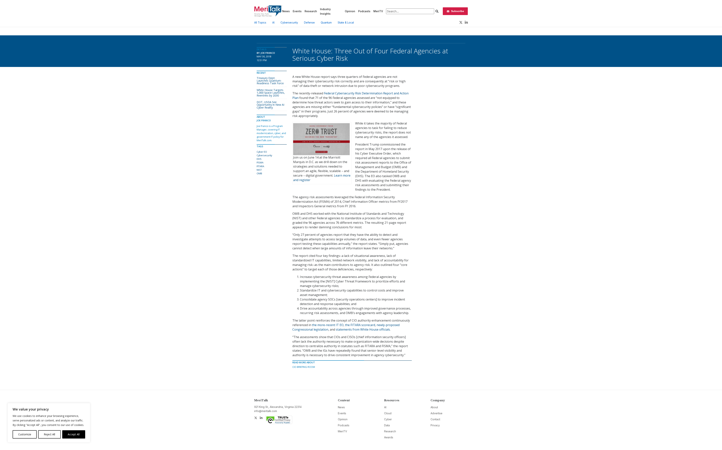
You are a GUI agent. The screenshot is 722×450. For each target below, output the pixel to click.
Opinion (350, 11)
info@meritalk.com (265, 411)
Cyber (388, 419)
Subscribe (457, 11)
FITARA (260, 166)
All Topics (260, 22)
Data (387, 425)
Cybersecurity (289, 22)
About (434, 407)
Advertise (436, 413)
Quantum (326, 22)
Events (297, 11)
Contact (435, 419)
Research (311, 11)
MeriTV (378, 11)
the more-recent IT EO (328, 325)
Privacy (435, 425)
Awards (388, 437)
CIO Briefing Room (303, 367)
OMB (259, 173)
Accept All (74, 434)
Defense (309, 22)
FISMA (260, 162)
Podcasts (364, 11)
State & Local (346, 22)
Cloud (387, 413)
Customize (24, 434)
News (286, 11)
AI (273, 22)
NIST (259, 170)
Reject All (49, 434)
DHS (259, 159)
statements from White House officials (363, 329)
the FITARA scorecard (360, 325)
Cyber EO (262, 151)
